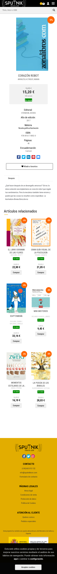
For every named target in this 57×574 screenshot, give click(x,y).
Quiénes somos (28, 517)
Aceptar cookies (28, 567)
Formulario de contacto (28, 477)
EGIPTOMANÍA (16, 316)
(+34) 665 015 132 (28, 468)
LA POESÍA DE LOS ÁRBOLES (41, 384)
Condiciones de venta (28, 495)
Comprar (16, 272)
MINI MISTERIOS (41, 311)
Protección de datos (28, 499)
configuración (36, 559)
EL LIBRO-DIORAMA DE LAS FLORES (16, 251)
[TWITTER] (28, 456)
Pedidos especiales (28, 521)
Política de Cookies (28, 503)
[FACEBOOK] (24, 456)
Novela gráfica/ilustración (28, 128)
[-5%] (16, 232)
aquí (16, 559)
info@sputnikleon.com (28, 473)
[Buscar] (54, 10)
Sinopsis (11, 178)
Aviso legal (28, 491)
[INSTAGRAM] (33, 456)
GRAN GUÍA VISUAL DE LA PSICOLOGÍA (41, 251)
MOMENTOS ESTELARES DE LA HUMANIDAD (16, 384)
